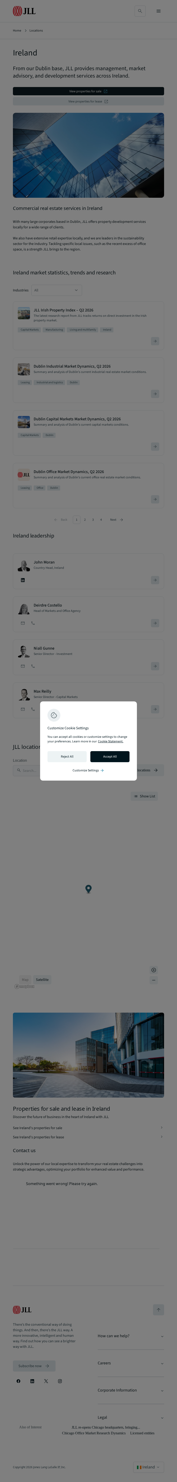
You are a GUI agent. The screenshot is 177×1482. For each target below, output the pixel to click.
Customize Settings (88, 770)
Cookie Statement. (110, 741)
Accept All (110, 756)
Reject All (67, 756)
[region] (88, 741)
